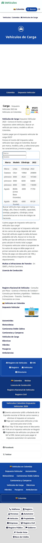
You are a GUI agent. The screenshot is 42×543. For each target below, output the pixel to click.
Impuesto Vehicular (26, 92)
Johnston (8, 177)
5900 (23, 185)
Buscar (33, 9)
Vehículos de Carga (10, 119)
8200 (23, 181)
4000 (15, 185)
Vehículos (11, 2)
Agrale (6, 189)
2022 (32, 169)
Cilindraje (25, 169)
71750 (32, 189)
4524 (23, 177)
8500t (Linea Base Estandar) (17, 193)
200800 (33, 173)
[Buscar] (28, 9)
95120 (32, 201)
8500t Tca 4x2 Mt (16, 204)
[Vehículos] (39, 9)
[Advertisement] (21, 66)
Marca (6, 169)
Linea (15, 169)
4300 (24, 189)
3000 (15, 177)
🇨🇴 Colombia (19, 9)
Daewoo (7, 173)
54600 (32, 181)
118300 (33, 185)
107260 (33, 177)
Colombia (10, 92)
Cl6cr (15, 173)
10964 (24, 173)
